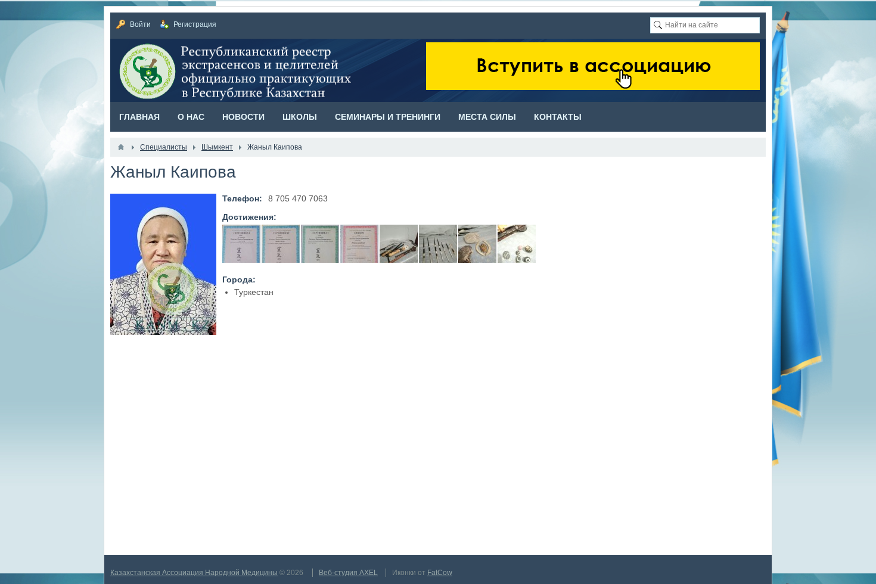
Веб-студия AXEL (348, 573)
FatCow (439, 573)
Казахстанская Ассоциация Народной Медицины (194, 573)
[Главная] (121, 147)
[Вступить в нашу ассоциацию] (593, 87)
